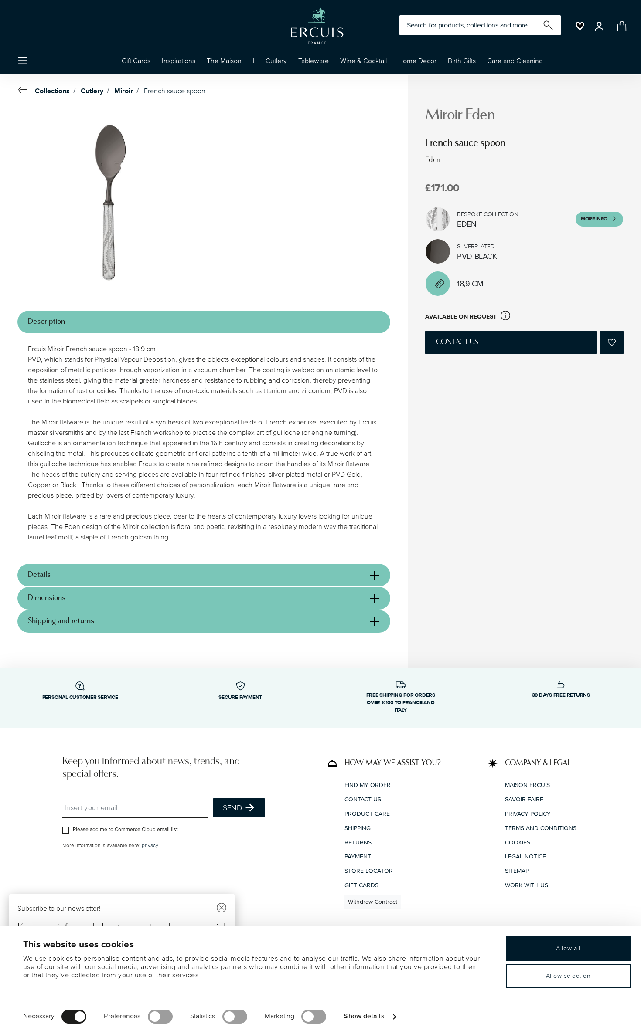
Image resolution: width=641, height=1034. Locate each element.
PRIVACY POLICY (528, 813)
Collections (52, 91)
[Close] (221, 908)
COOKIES (517, 842)
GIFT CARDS (361, 884)
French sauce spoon (174, 91)
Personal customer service (80, 697)
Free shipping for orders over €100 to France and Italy (400, 702)
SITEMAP (517, 871)
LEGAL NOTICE (525, 856)
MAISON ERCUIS (527, 785)
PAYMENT (357, 856)
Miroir (123, 91)
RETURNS (358, 842)
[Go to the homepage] (317, 26)
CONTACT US (362, 799)
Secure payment (240, 697)
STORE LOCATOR (368, 871)
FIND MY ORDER (367, 785)
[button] (178, 63)
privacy (150, 845)
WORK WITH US (526, 884)
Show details (364, 1016)
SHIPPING (357, 827)
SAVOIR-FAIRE (524, 799)
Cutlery (92, 91)
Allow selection (568, 976)
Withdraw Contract (372, 901)
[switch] (160, 1017)
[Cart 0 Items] (620, 26)
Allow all (568, 948)
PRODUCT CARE (367, 813)
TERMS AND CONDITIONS (540, 827)
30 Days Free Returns (561, 695)
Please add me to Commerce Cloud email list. (126, 829)
